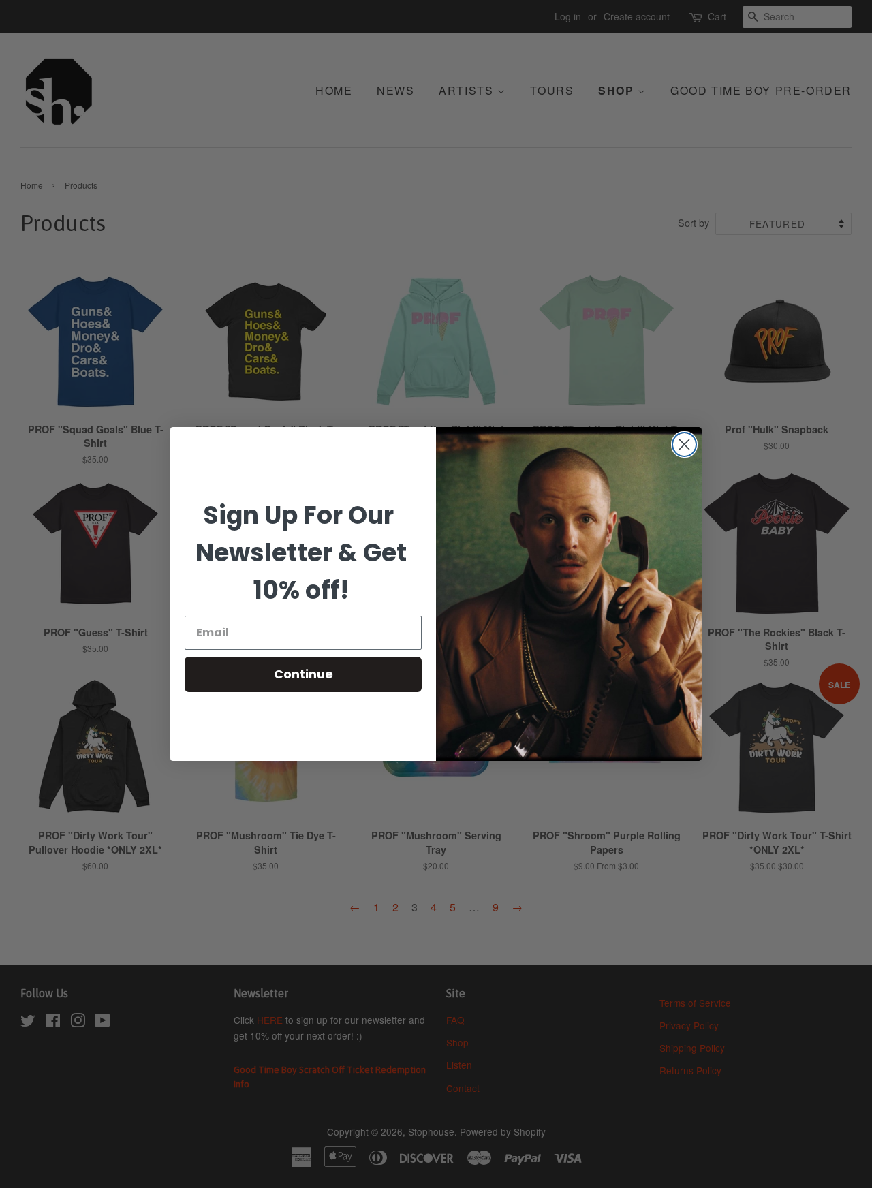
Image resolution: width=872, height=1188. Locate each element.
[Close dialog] (684, 444)
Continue (303, 674)
